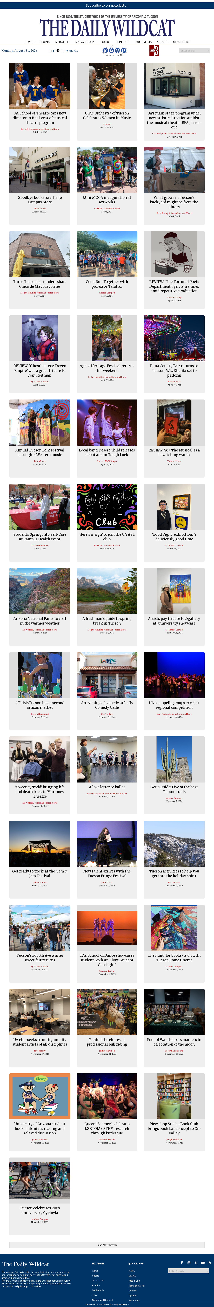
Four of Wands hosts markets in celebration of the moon (174, 1042)
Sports (45, 42)
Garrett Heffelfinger (107, 461)
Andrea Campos (107, 292)
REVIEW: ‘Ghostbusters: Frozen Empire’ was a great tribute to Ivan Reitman (39, 370)
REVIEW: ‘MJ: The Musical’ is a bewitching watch (174, 452)
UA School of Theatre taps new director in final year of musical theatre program (40, 118)
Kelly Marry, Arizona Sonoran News (39, 629)
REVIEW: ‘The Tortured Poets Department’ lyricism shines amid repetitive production (174, 286)
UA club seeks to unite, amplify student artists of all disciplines (39, 1042)
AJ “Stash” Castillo (40, 381)
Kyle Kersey (39, 1050)
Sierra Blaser (40, 208)
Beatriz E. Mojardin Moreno (107, 208)
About (161, 42)
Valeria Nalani (174, 461)
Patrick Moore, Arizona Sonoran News (40, 128)
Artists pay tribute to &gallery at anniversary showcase (174, 620)
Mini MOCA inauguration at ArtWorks (107, 199)
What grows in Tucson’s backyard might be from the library (174, 202)
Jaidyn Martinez (107, 1050)
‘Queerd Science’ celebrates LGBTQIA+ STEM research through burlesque (107, 1128)
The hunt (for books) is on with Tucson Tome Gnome (174, 957)
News (28, 42)
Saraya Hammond (40, 545)
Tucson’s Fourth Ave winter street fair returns (39, 957)
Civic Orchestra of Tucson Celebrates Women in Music (107, 115)
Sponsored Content (102, 1300)
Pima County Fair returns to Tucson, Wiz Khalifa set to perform (174, 370)
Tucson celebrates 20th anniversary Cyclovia (40, 1210)
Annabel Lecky (174, 297)
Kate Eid (107, 124)
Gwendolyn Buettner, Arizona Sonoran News (174, 133)
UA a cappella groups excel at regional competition (174, 705)
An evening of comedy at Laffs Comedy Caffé (107, 705)
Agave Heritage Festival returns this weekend (107, 368)
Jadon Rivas (39, 461)
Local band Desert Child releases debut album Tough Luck (107, 452)
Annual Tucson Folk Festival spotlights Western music (39, 452)
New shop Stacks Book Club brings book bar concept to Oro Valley (174, 1128)
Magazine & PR (85, 42)
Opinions (121, 42)
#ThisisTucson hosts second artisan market (39, 705)
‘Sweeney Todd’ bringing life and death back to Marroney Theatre (40, 792)
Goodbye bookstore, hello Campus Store (40, 199)
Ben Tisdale (107, 713)
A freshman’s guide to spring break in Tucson (107, 620)
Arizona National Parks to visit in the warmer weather (39, 620)
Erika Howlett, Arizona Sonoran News (107, 376)
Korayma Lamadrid (174, 1050)
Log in (126, 1304)
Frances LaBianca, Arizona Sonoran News (107, 793)
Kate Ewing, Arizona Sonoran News (174, 213)
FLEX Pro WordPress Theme (104, 1304)
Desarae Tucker (107, 971)
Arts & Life (62, 42)
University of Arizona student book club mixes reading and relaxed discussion (39, 1128)
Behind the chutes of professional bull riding (107, 1042)
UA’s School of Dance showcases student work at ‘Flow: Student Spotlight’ (107, 960)
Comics (105, 42)
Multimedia (144, 42)
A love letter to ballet (107, 787)
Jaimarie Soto (39, 882)
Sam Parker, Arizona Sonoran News (174, 713)
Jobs (94, 1295)
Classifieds (181, 42)
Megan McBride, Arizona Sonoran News (39, 292)
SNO (121, 1304)
